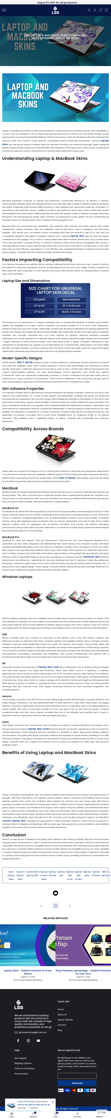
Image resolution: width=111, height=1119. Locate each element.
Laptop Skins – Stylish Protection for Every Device (28, 972)
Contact (62, 1024)
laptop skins (87, 873)
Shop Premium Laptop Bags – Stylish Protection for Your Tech (83, 972)
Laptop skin (61, 873)
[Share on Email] (55, 893)
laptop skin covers (78, 875)
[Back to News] (55, 906)
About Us (62, 1014)
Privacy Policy (21, 1073)
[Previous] (7, 945)
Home (61, 1009)
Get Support (20, 1058)
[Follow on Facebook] (18, 1040)
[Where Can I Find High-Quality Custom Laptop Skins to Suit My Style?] (70, 906)
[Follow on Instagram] (28, 1040)
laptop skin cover (70, 875)
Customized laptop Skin (32, 873)
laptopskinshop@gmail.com (33, 1032)
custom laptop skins (20, 875)
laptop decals (52, 873)
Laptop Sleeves (65, 1019)
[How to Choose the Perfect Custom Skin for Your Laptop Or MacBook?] (41, 906)
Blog (60, 1030)
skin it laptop (105, 873)
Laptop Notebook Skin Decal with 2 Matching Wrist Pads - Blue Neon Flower (34, 1104)
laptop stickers (96, 873)
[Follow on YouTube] (38, 1040)
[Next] (104, 945)
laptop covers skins (44, 875)
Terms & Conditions (24, 1068)
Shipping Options (23, 1063)
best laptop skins (11, 875)
